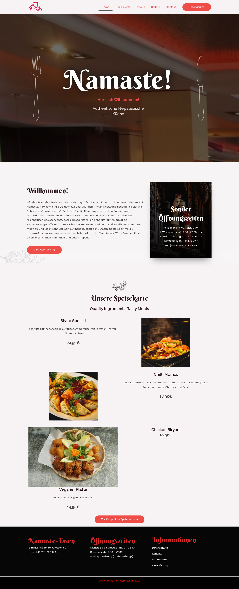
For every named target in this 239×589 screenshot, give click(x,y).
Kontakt (171, 6)
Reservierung (160, 565)
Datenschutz (160, 547)
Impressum (159, 559)
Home (105, 6)
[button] (196, 7)
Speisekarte (123, 6)
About (141, 6)
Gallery (155, 6)
